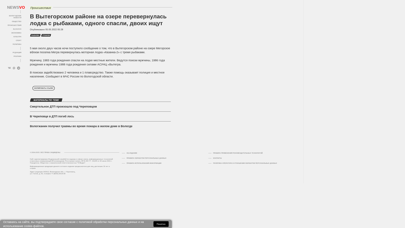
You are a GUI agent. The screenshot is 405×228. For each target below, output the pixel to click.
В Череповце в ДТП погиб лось (52, 116)
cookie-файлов (34, 226)
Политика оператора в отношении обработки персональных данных (245, 163)
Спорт (18, 40)
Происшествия (14, 25)
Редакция (17, 52)
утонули (46, 35)
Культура (17, 37)
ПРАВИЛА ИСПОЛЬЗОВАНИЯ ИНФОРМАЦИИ (144, 163)
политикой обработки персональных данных (108, 222)
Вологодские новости (15, 17)
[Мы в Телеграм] (18, 68)
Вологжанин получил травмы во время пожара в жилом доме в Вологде (81, 126)
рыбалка (35, 35)
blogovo (17, 29)
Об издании (132, 153)
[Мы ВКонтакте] (9, 68)
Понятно (161, 224)
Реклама (17, 56)
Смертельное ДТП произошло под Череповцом (63, 106)
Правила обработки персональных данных (146, 158)
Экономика (16, 33)
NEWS (14, 7)
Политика (17, 44)
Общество (16, 21)
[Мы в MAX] (14, 68)
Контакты (217, 158)
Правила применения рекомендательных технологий (238, 153)
